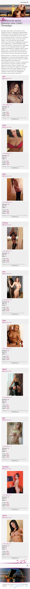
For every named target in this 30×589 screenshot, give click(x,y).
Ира (3, 418)
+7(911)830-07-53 (7, 104)
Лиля (4, 125)
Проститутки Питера (18, 584)
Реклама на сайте (19, 586)
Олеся (4, 515)
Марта (4, 369)
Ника (4, 174)
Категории (24, 2)
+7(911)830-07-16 (7, 202)
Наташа (5, 223)
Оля (3, 76)
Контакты (11, 586)
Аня (3, 272)
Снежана (5, 467)
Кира (4, 320)
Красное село (7, 78)
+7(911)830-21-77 (7, 153)
